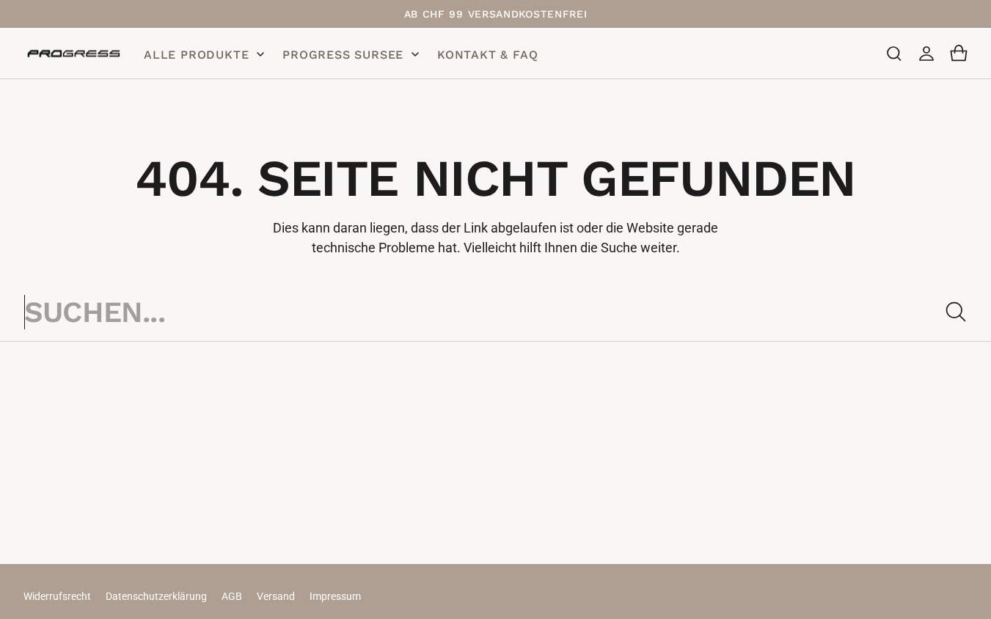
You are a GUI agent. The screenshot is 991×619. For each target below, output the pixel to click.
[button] (894, 53)
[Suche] (956, 311)
